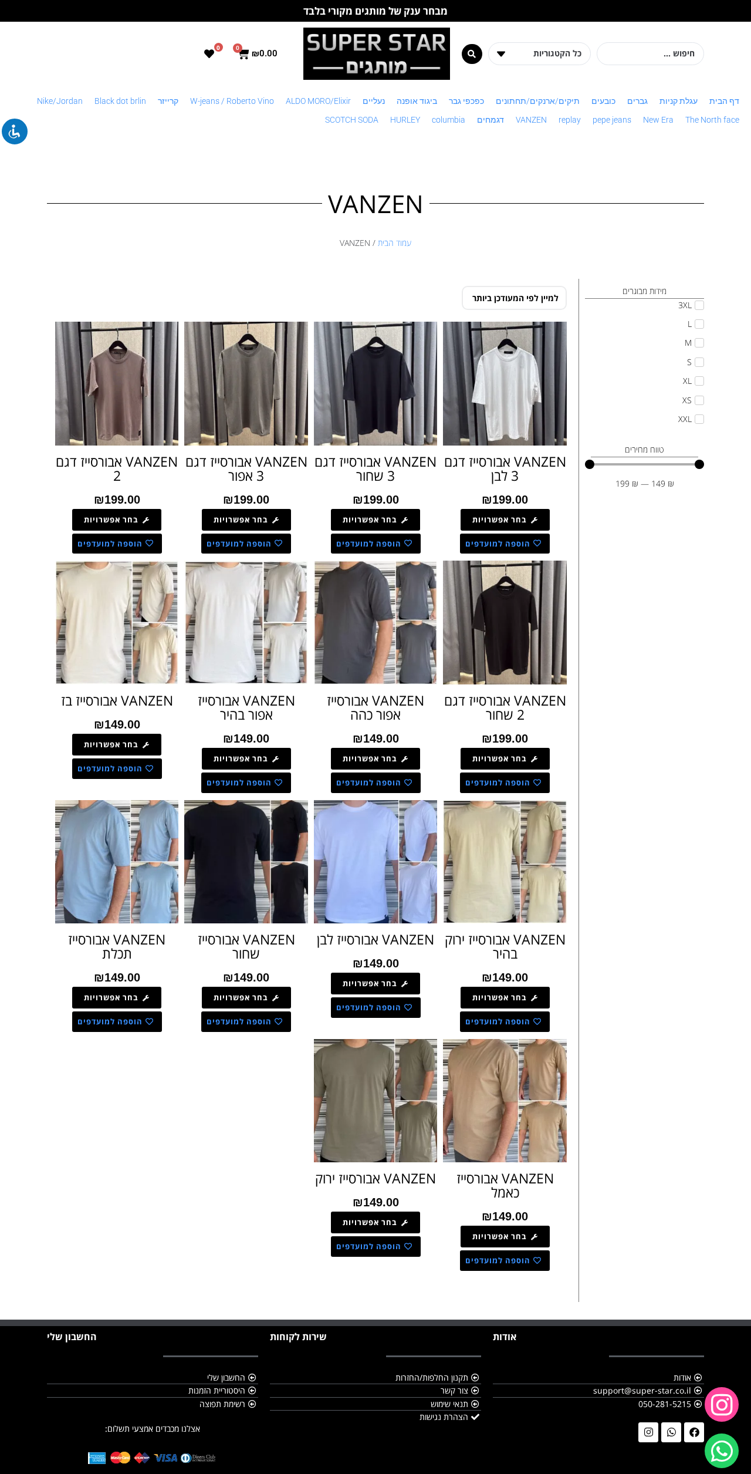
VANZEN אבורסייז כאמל (505, 1185)
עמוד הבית (394, 242)
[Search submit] (472, 54)
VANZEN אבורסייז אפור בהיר (246, 707)
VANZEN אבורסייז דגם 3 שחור (375, 468)
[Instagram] (648, 1432)
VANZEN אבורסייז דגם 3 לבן (505, 468)
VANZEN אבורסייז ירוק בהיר (505, 946)
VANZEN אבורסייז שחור (246, 946)
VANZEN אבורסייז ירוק (375, 1178)
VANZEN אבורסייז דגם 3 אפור (246, 468)
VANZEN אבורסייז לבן (375, 939)
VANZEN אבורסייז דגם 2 (117, 468)
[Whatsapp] (671, 1432)
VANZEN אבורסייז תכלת (116, 946)
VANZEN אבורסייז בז (117, 700)
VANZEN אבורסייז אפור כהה (375, 707)
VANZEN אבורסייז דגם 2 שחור (505, 707)
